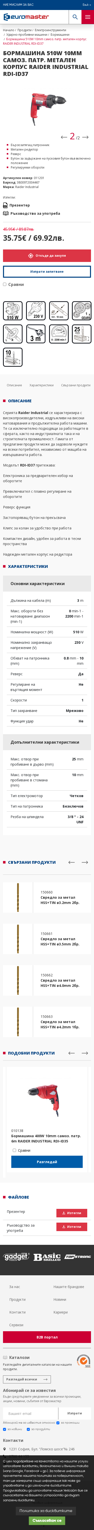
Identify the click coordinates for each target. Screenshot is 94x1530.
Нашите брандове (68, 1286)
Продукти (17, 1299)
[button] (75, 17)
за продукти (40, 1429)
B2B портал (47, 1337)
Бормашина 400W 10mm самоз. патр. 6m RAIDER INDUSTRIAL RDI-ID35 (46, 1138)
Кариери (60, 1312)
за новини (15, 1429)
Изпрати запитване (47, 271)
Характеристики (42, 385)
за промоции (70, 1422)
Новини (59, 1299)
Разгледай (47, 1161)
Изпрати (74, 1413)
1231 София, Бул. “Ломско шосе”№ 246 (42, 1449)
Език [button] (86, 4)
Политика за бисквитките (46, 1511)
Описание (14, 385)
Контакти (17, 1312)
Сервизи (16, 1324)
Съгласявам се (47, 1521)
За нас (14, 1286)
